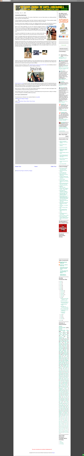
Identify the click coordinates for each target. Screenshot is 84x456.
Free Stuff (60, 400)
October (62, 293)
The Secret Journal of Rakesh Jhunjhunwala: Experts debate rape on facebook (63, 120)
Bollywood (64, 335)
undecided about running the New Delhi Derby (38, 64)
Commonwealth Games (65, 386)
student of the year (65, 432)
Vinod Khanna (65, 409)
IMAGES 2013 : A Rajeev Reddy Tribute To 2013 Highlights (63, 150)
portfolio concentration (62, 362)
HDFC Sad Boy (65, 400)
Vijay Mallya (65, 359)
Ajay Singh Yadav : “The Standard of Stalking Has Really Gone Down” (63, 194)
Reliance (60, 345)
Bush (63, 417)
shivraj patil (60, 415)
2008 (61, 289)
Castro (60, 418)
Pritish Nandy (62, 390)
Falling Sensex (20, 101)
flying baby (65, 353)
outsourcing (65, 430)
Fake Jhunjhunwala (64, 337)
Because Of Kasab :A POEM (64, 215)
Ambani (65, 338)
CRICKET (67, 334)
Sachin (60, 359)
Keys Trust (62, 87)
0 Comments (17, 102)
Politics (28, 101)
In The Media (62, 443)
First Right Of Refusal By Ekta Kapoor (64, 310)
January (62, 318)
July (61, 297)
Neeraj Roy (60, 377)
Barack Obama (63, 351)
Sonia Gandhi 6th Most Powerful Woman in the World (63, 210)
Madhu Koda (63, 376)
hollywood (65, 412)
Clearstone (63, 418)
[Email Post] (18, 99)
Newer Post (18, 166)
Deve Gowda (61, 348)
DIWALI (67, 418)
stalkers (60, 432)
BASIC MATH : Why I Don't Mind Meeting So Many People (64, 203)
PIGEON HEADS (62, 179)
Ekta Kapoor (66, 399)
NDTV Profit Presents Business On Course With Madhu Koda (64, 174)
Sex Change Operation (62, 391)
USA (61, 353)
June (61, 314)
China (66, 363)
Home (35, 166)
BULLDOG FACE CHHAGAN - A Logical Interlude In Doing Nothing (64, 191)
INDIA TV (60, 401)
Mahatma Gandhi (65, 421)
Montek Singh (62, 371)
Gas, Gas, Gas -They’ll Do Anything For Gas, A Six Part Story (64, 181)
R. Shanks (62, 81)
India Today (67, 401)
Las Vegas (60, 420)
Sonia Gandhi (66, 352)
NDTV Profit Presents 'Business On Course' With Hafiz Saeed (64, 200)
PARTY (64, 424)
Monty (67, 376)
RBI (66, 424)
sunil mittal (65, 396)
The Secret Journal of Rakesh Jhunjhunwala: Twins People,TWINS (63, 58)
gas (64, 372)
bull (67, 380)
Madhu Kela (60, 421)
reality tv (60, 382)
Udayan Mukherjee (62, 350)
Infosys (66, 389)
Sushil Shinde (65, 407)
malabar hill (60, 430)
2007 (61, 320)
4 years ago (64, 58)
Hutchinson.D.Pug (66, 364)
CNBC (60, 339)
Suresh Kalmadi (66, 366)
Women (60, 340)
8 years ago (63, 102)
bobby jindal (62, 428)
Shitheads (60, 338)
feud (65, 381)
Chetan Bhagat (61, 399)
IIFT (62, 419)
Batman (66, 385)
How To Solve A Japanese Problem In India (64, 159)
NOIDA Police (61, 358)
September (62, 294)
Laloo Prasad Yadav (66, 370)
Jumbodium (63, 104)
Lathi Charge (61, 403)
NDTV (60, 342)
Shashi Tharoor (61, 425)
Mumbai (65, 341)
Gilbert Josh (63, 60)
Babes (66, 384)
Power (31, 101)
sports (60, 354)
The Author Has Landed (63, 147)
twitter (66, 347)
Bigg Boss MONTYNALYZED (62, 187)
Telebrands (60, 372)
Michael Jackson (66, 403)
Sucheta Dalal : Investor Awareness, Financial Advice (64, 268)
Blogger (53, 452)
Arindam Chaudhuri (65, 383)
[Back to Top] (83, 455)
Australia (66, 374)
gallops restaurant (61, 429)
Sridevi (61, 426)
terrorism (60, 336)
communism (61, 346)
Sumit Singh (63, 122)
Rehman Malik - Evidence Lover (64, 378)
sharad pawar (61, 347)
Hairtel (60, 419)
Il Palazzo (64, 375)
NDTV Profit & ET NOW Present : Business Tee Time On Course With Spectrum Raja (64, 217)
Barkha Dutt (61, 385)
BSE (64, 340)
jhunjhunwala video (63, 361)
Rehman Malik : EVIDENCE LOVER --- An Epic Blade (64, 189)
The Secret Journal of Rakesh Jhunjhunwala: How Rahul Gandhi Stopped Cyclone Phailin (63, 128)
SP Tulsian (61, 379)
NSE (66, 404)
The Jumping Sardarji (62, 408)
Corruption (61, 332)
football (66, 428)
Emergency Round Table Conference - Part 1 (64, 299)
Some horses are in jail (19, 83)
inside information (66, 360)
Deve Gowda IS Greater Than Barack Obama (63, 169)
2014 (61, 281)
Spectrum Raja (66, 379)
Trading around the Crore (64, 185)
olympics (60, 373)
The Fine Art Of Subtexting (63, 312)
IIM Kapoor (65, 357)
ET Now (61, 387)
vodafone (60, 397)
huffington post (61, 413)
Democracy (60, 343)
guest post (66, 411)
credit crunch (61, 381)
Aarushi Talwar (65, 416)
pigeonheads (61, 356)
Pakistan (66, 371)
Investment (60, 352)
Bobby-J (60, 375)
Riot (66, 339)
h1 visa (66, 429)
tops (64, 415)
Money (25, 101)
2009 (61, 288)
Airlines (60, 383)
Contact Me (61, 442)
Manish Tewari (61, 422)
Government (61, 349)
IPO (63, 401)
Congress (60, 334)
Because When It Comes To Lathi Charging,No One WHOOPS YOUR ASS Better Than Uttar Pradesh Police (64, 197)
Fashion (66, 387)
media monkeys (62, 333)
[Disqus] (35, 119)
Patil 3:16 (66, 358)
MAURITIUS (65, 420)
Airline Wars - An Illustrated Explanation (64, 307)
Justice (61, 212)
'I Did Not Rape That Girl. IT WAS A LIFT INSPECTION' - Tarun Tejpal (64, 156)
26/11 (68, 373)
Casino (66, 417)
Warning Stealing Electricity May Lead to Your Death (64, 183)
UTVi (60, 409)
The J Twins (62, 367)
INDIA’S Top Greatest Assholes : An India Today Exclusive (64, 142)
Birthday (60, 417)
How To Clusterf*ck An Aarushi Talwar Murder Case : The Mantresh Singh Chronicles (64, 68)
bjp (63, 339)
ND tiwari (61, 404)
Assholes (66, 368)
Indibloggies (66, 419)
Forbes (66, 348)
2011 (61, 285)
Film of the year (65, 354)
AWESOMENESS (65, 382)
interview (66, 413)
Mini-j (61, 341)
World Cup (63, 380)
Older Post (53, 166)
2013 (61, 282)
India (66, 332)
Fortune (60, 364)
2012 (61, 284)
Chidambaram (65, 344)
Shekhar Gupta (66, 425)
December (62, 290)
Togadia (67, 408)
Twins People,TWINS (63, 163)
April (61, 317)
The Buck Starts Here (63, 172)
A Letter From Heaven (64, 300)
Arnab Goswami (61, 384)
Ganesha (60, 370)
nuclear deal (64, 395)
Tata (60, 380)
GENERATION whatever (63, 388)
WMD (67, 393)
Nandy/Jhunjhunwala (62, 405)
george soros (62, 411)
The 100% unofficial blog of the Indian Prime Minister (64, 272)
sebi (66, 346)
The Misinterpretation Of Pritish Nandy (63, 214)
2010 (61, 286)
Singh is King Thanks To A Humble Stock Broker (65, 302)
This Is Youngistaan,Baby (64, 308)
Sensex (33, 101)
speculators (64, 373)
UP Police (63, 393)
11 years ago (65, 110)
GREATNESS (61, 389)
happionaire (60, 412)
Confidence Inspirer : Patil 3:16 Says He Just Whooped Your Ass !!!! (64, 177)
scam (65, 342)
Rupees (66, 390)
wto (59, 433)
